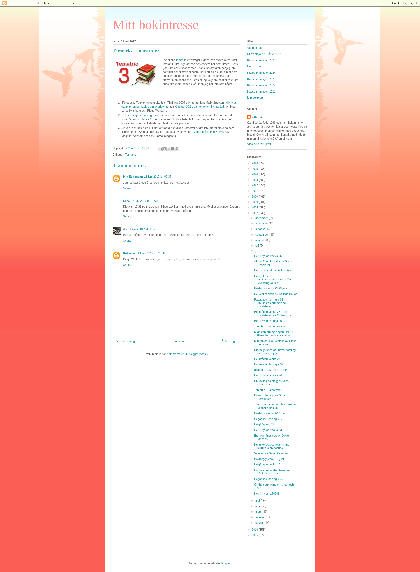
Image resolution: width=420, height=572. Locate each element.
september (262, 234)
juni (258, 251)
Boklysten (129, 253)
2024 (255, 174)
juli (257, 245)
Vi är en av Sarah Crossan (271, 453)
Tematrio (130, 154)
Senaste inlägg (125, 341)
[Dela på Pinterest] (177, 149)
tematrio (181, 60)
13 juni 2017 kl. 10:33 (144, 201)
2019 (255, 202)
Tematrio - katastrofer (267, 390)
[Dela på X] (168, 149)
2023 (255, 180)
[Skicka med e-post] (160, 149)
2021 (255, 190)
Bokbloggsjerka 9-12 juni (269, 413)
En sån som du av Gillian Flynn (274, 270)
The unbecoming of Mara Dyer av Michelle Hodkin (275, 406)
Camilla (257, 117)
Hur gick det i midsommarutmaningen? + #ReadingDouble (272, 280)
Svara (127, 188)
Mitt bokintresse (156, 24)
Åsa (125, 229)
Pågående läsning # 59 (268, 479)
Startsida (178, 341)
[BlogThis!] (164, 149)
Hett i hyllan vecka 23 (268, 430)
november (262, 223)
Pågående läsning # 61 (268, 364)
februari (260, 517)
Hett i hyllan (254, 66)
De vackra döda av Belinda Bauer (275, 294)
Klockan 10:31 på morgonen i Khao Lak (200, 106)
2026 (255, 163)
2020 (255, 196)
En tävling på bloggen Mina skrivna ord (271, 382)
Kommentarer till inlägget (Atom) (187, 354)
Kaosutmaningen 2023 (261, 79)
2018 (255, 207)
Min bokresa (255, 97)
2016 (255, 529)
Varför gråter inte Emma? (210, 131)
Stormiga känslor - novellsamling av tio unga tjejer (275, 351)
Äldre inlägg (228, 341)
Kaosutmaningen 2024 (261, 72)
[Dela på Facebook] (173, 149)
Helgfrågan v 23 (264, 424)
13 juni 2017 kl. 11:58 (151, 253)
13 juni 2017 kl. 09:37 (157, 176)
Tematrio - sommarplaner (270, 326)
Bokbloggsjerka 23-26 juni (270, 288)
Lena (126, 201)
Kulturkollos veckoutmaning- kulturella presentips (272, 446)
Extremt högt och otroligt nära (140, 115)
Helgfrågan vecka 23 (267, 464)
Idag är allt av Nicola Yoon (270, 369)
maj (258, 500)
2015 (255, 535)
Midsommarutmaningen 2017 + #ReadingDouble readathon (273, 333)
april (258, 506)
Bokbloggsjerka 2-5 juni (269, 459)
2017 (255, 213)
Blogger (225, 563)
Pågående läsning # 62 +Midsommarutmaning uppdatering (270, 303)
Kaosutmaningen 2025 (261, 60)
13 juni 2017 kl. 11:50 (143, 229)
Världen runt (254, 47)
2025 (255, 168)
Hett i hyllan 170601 (266, 493)
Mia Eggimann (133, 176)
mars (258, 511)
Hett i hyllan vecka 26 (268, 256)
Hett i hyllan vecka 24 (268, 375)
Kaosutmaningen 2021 (261, 91)
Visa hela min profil (259, 144)
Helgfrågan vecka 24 (267, 358)
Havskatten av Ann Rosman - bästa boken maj (272, 472)
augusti (260, 240)
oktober (260, 229)
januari (259, 522)
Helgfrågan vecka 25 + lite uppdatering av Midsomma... (274, 313)
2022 (255, 185)
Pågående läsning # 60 (268, 419)
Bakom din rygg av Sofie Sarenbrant (269, 397)
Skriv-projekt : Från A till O (264, 54)
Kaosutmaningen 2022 (261, 85)
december (262, 218)
